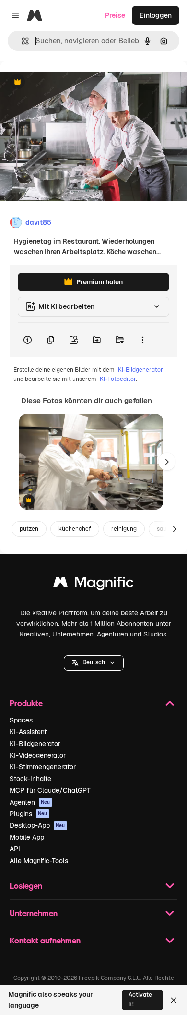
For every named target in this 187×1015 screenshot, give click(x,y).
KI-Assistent (28, 731)
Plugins (28, 813)
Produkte (26, 703)
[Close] (173, 1000)
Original (61, 82)
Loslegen (26, 885)
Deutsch (93, 662)
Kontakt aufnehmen (45, 940)
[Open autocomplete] (21, 41)
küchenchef (74, 529)
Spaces (21, 720)
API (15, 848)
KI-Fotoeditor (118, 379)
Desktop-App (37, 825)
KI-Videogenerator (38, 755)
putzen (29, 529)
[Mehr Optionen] (142, 340)
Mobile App (27, 837)
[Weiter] (166, 462)
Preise (115, 15)
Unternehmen (34, 913)
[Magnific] (93, 584)
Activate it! (140, 999)
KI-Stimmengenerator (43, 766)
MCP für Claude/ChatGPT (50, 790)
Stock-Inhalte (30, 778)
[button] (94, 663)
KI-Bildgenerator (140, 370)
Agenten (30, 802)
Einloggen (156, 15)
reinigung (124, 529)
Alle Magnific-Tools (39, 860)
